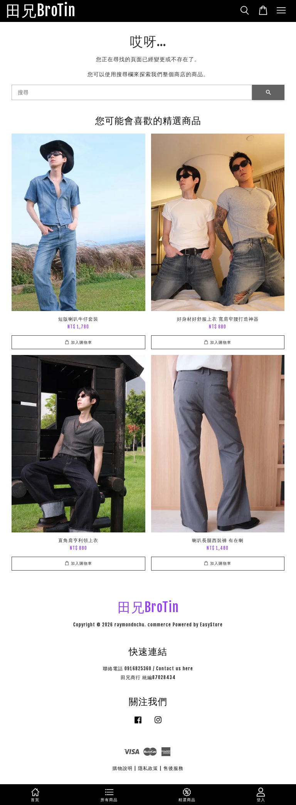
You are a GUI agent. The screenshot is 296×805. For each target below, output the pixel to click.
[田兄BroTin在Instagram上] (158, 723)
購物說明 (123, 768)
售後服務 (173, 768)
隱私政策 (148, 768)
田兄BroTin (41, 11)
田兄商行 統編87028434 (148, 677)
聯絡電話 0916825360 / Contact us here (148, 668)
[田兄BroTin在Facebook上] (138, 723)
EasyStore (211, 625)
